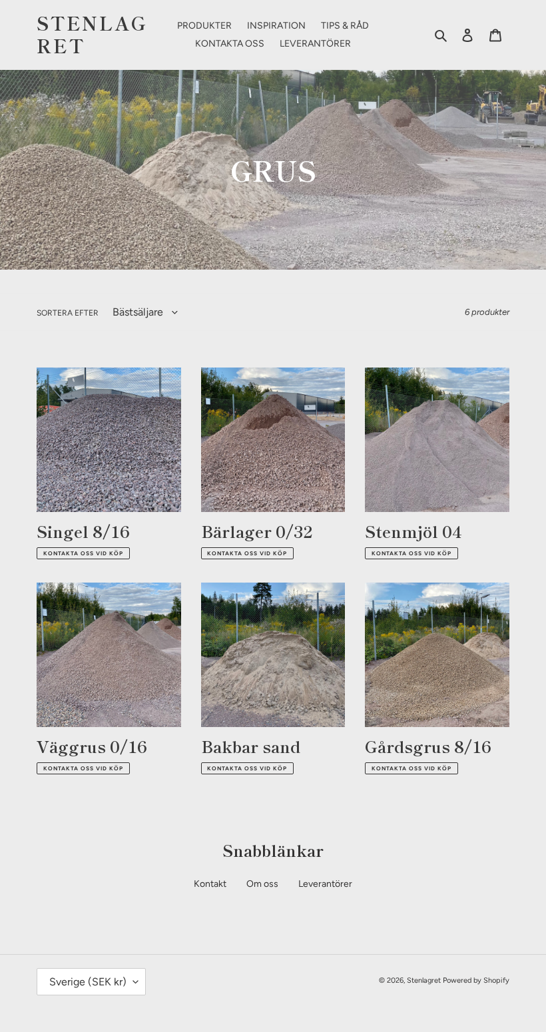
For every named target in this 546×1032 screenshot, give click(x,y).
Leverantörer (325, 884)
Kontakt (210, 884)
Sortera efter (68, 313)
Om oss (262, 884)
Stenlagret (92, 34)
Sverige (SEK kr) (88, 981)
